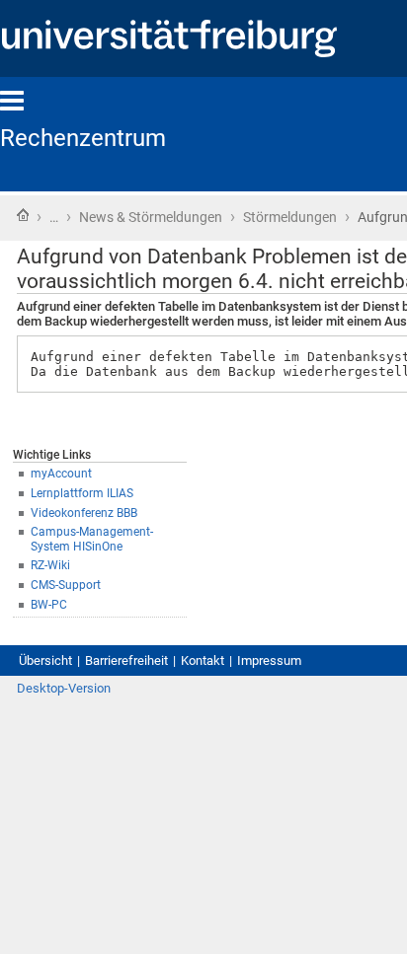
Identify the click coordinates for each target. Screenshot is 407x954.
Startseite (23, 215)
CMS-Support (66, 585)
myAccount (61, 473)
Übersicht (45, 660)
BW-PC (49, 605)
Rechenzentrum (83, 138)
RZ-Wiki (50, 565)
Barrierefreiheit (126, 660)
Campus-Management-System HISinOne (92, 539)
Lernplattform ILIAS (82, 493)
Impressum (269, 660)
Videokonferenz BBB (84, 513)
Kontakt (202, 660)
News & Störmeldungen (150, 217)
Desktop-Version (64, 688)
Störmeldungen (290, 217)
